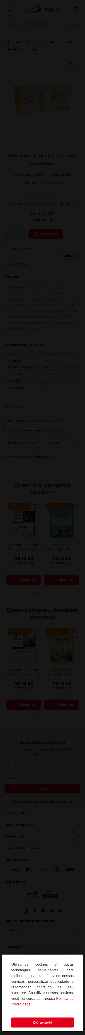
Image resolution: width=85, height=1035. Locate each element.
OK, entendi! (42, 1022)
